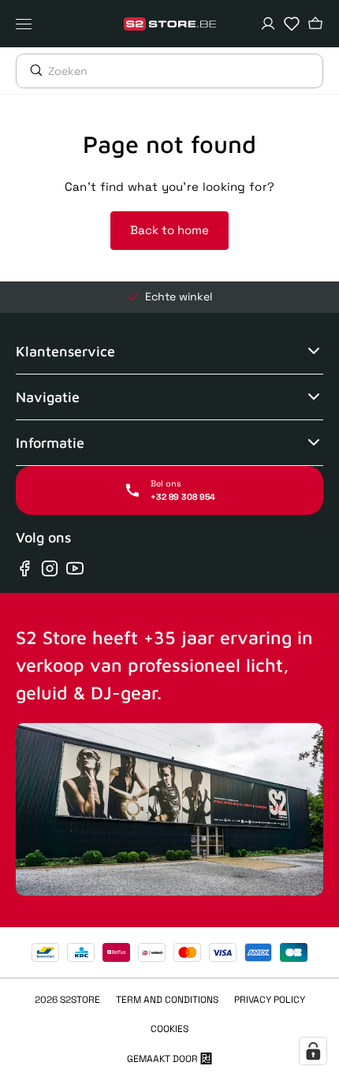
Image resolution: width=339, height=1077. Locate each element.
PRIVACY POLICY (269, 999)
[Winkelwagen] (315, 24)
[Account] (268, 24)
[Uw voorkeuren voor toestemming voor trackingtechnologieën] (313, 1051)
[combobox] (185, 71)
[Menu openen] (27, 23)
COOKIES (169, 1029)
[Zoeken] (32, 70)
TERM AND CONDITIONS (167, 999)
